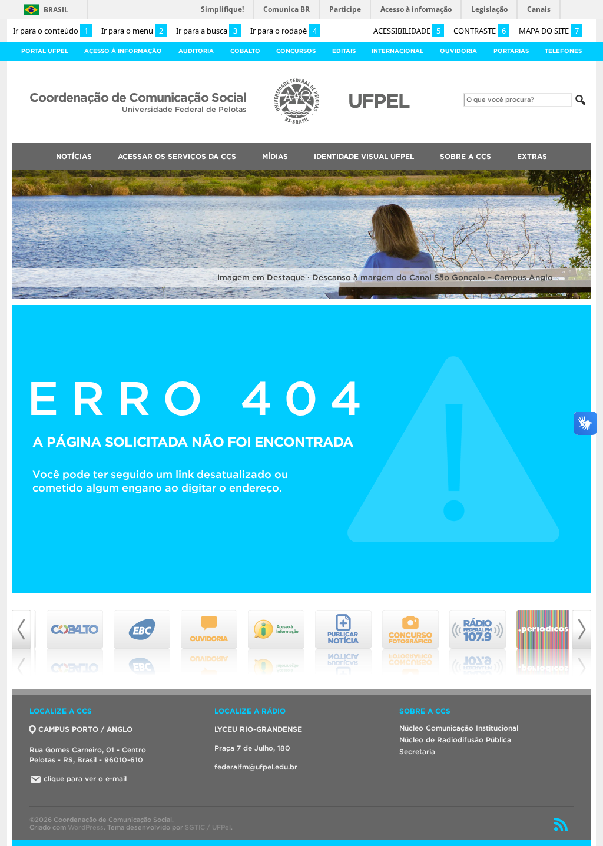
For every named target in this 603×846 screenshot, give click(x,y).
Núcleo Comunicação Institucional (458, 728)
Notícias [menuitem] (74, 156)
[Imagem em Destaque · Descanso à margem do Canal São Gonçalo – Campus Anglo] (301, 297)
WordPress (86, 827)
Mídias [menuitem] (275, 156)
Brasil (56, 10)
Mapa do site (549, 30)
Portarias (511, 51)
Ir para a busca (206, 30)
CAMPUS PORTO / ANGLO (85, 729)
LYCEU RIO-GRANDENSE (258, 729)
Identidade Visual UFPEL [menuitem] (364, 156)
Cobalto (245, 51)
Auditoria (196, 51)
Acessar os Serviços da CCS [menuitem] (177, 156)
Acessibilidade (406, 30)
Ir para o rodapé (283, 30)
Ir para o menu (132, 30)
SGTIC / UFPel (208, 827)
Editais (344, 51)
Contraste (479, 30)
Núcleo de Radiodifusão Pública (455, 740)
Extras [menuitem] (532, 156)
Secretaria (417, 751)
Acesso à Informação (123, 51)
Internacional (397, 51)
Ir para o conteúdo (50, 30)
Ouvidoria (458, 51)
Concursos (296, 51)
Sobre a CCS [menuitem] (465, 156)
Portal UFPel (44, 51)
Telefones (563, 51)
